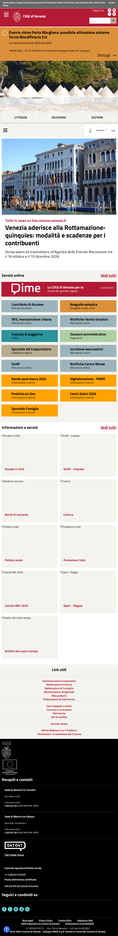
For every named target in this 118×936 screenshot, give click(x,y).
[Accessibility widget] (6, 929)
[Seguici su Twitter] (109, 14)
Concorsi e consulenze (59, 710)
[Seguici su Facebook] (109, 10)
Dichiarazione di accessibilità (79, 923)
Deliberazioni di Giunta (59, 684)
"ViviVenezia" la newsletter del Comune (59, 734)
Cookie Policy (65, 920)
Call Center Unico (14, 854)
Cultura (68, 514)
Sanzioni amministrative (88, 334)
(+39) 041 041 (11, 805)
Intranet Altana (59, 724)
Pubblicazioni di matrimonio (59, 699)
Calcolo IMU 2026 (16, 605)
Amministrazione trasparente (59, 681)
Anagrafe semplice (83, 304)
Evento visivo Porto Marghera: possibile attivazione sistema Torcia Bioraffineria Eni (59, 34)
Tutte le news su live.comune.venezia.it (35, 220)
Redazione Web (85, 920)
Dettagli (104, 55)
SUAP (16, 363)
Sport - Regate (73, 605)
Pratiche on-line (23, 393)
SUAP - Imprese (73, 469)
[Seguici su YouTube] (114, 14)
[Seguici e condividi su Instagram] (16, 909)
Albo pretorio (59, 696)
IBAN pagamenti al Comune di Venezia (40, 923)
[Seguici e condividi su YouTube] (21, 909)
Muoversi (59, 117)
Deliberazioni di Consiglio (59, 688)
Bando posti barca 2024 (29, 378)
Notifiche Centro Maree (87, 363)
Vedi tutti (108, 275)
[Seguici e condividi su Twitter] (10, 909)
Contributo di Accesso (28, 304)
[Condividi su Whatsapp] (27, 909)
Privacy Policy (46, 920)
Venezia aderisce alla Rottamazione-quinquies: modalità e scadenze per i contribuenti (55, 235)
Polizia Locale (14, 560)
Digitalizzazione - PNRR (87, 378)
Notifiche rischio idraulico (89, 319)
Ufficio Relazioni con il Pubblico (59, 730)
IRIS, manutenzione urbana (31, 319)
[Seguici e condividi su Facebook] (4, 909)
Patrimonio (59, 713)
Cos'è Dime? (107, 288)
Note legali (27, 920)
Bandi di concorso (16, 514)
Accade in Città (14, 469)
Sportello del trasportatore (31, 349)
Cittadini (20, 117)
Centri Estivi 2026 (83, 393)
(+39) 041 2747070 (17, 874)
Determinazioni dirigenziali (59, 692)
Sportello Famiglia (25, 408)
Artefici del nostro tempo (21, 651)
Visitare (97, 117)
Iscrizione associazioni (86, 349)
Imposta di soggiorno (27, 334)
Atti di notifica (59, 717)
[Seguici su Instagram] (114, 10)
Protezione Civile (74, 560)
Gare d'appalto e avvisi (59, 706)
